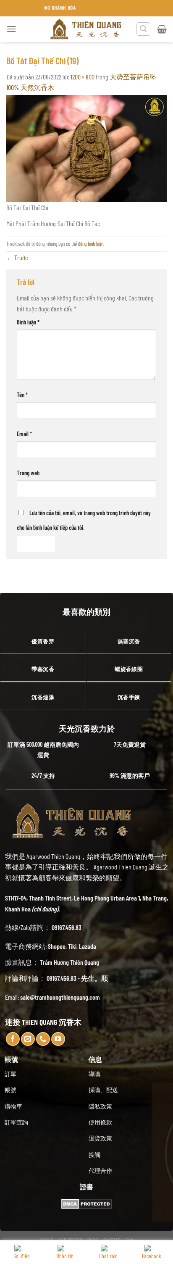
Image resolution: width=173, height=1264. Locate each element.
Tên (22, 394)
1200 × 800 (82, 77)
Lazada (87, 946)
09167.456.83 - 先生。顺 (77, 978)
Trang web (28, 473)
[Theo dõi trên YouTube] (58, 1039)
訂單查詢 (16, 1122)
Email (24, 433)
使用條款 (100, 1122)
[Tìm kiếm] (143, 29)
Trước (17, 257)
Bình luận (28, 322)
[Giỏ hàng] (162, 29)
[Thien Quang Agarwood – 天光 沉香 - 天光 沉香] (86, 29)
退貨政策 (100, 1138)
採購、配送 (103, 1089)
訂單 (10, 1073)
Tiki (72, 946)
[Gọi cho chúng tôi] (43, 1039)
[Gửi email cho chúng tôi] (28, 1039)
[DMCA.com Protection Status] (86, 1203)
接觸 (94, 1154)
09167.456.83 (66, 927)
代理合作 (100, 1170)
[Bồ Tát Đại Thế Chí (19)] (86, 147)
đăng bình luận (90, 243)
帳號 (10, 1089)
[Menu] (11, 28)
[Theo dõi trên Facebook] (13, 1039)
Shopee (57, 946)
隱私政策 (100, 1106)
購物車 (13, 1106)
